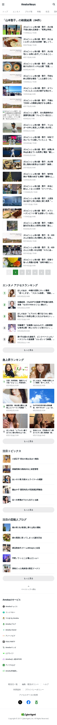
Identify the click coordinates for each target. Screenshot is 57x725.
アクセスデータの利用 (28, 695)
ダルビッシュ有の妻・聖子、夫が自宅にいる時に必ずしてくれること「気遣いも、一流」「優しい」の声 (38, 54)
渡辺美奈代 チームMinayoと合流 (26, 548)
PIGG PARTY (10, 641)
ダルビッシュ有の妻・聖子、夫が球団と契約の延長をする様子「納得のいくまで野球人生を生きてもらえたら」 (38, 165)
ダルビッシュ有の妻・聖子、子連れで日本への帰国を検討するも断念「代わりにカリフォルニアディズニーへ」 (38, 104)
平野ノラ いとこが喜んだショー (25, 558)
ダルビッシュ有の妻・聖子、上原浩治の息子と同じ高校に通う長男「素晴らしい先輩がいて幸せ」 (38, 201)
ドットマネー (10, 612)
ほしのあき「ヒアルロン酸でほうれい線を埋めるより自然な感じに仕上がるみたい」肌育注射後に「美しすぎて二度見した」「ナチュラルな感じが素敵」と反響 (35, 317)
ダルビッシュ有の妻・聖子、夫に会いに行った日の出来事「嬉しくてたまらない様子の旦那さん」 (38, 42)
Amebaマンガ (11, 647)
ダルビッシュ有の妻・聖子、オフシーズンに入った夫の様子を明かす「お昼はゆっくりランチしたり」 (38, 91)
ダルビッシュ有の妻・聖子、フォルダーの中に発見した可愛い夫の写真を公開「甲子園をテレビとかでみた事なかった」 (38, 129)
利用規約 (17, 689)
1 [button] (15, 272)
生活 (47, 11)
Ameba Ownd (11, 630)
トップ (5, 11)
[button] (48, 272)
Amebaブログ (11, 624)
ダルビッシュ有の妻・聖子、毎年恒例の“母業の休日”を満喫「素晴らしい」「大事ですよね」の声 (38, 176)
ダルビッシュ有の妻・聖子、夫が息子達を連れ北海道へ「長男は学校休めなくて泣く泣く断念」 (38, 29)
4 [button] (35, 272)
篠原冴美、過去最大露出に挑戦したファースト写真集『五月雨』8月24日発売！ (16, 407)
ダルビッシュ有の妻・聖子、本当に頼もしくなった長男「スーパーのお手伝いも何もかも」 (38, 189)
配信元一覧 (13, 684)
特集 (39, 11)
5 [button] (41, 272)
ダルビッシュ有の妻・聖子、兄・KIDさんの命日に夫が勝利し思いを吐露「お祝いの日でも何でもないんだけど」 (38, 239)
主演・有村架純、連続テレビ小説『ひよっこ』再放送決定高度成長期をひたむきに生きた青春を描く (16, 383)
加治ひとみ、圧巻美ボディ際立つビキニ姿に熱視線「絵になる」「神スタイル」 (43, 432)
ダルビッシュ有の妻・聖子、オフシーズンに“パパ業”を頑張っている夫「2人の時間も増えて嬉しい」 (38, 213)
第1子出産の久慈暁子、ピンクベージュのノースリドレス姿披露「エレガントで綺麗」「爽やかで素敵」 (35, 339)
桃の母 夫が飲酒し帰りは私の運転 (26, 527)
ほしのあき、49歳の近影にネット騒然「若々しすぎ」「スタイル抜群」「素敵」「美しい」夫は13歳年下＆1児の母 (35, 293)
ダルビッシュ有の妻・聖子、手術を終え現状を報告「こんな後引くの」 (38, 77)
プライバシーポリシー (34, 689)
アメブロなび (10, 665)
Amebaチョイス (11, 606)
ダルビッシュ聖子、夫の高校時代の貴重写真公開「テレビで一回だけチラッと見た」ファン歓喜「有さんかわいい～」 (38, 116)
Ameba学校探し (11, 671)
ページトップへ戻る (28, 589)
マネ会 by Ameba (12, 618)
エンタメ (16, 11)
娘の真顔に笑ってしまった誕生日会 (27, 537)
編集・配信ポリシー (30, 684)
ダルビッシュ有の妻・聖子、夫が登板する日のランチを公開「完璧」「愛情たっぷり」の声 (38, 66)
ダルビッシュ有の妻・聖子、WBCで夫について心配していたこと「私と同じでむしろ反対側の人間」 (38, 140)
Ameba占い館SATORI (14, 659)
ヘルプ (46, 684)
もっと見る (28, 350)
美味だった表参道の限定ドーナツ (26, 568)
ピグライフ (10, 653)
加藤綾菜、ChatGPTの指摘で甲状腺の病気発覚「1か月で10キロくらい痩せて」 (35, 303)
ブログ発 (28, 11)
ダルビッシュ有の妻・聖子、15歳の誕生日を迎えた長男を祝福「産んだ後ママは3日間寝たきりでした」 (38, 225)
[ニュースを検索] (53, 4)
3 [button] (28, 272)
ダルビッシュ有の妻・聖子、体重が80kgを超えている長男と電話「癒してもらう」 (38, 152)
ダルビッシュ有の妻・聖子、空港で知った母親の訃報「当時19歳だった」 (38, 262)
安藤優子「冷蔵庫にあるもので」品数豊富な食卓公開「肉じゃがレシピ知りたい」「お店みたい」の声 (35, 328)
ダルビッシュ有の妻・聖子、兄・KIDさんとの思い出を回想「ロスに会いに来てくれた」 (38, 250)
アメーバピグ (10, 636)
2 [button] (22, 272)
